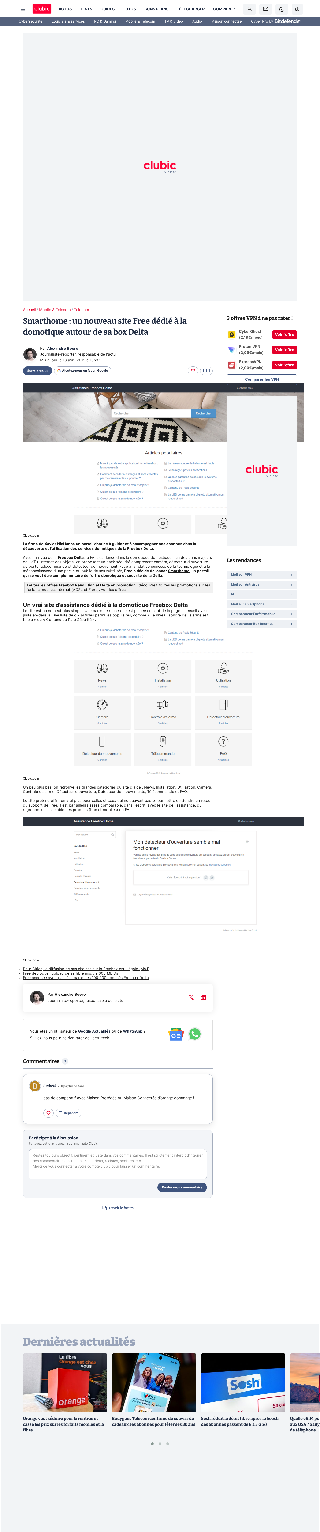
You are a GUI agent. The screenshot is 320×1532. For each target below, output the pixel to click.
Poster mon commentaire (182, 1187)
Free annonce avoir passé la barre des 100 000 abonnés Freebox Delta (86, 978)
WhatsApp (132, 1031)
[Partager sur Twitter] (308, 1507)
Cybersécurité (30, 21)
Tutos (129, 9)
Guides (107, 9)
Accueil (29, 310)
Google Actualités (94, 1031)
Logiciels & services (68, 21)
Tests (86, 9)
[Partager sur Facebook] (308, 1492)
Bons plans (156, 9)
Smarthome (179, 571)
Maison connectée (226, 21)
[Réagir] (193, 371)
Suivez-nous (37, 370)
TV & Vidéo (173, 21)
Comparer (224, 9)
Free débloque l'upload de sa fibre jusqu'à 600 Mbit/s (70, 973)
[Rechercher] (249, 9)
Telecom (81, 310)
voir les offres (113, 590)
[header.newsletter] (265, 9)
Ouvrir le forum (121, 1208)
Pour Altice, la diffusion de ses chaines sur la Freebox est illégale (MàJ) (86, 969)
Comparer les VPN (262, 379)
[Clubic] (42, 9)
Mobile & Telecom (140, 21)
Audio (197, 21)
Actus (65, 9)
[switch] (281, 9)
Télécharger (191, 9)
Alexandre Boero (62, 348)
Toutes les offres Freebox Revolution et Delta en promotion (81, 585)
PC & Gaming (105, 21)
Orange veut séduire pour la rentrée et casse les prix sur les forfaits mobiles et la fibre (63, 1424)
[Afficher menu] (23, 9)
